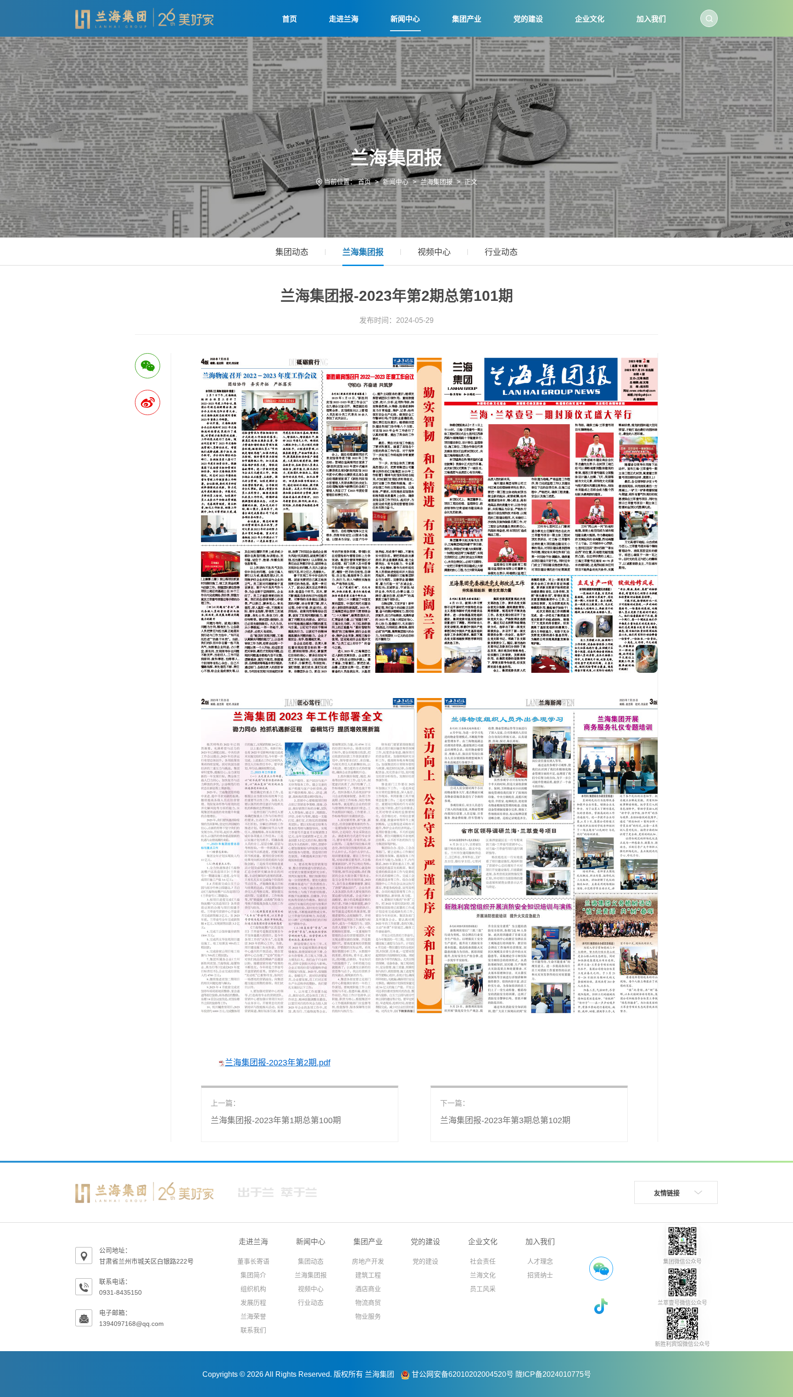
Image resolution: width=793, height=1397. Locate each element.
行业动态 (501, 252)
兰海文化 (483, 1275)
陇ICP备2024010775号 (553, 1374)
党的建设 (528, 19)
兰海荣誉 (253, 1316)
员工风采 (483, 1288)
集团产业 (466, 19)
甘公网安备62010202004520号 (463, 1374)
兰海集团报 (436, 181)
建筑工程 (368, 1275)
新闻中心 (405, 19)
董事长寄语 (253, 1261)
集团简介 (253, 1275)
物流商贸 (368, 1302)
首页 (289, 19)
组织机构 (253, 1288)
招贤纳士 (540, 1275)
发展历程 (253, 1302)
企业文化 (589, 19)
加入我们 (651, 19)
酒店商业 (368, 1288)
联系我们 (253, 1330)
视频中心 (434, 252)
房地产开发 (368, 1261)
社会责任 (483, 1261)
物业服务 (368, 1316)
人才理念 (540, 1261)
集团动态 (291, 252)
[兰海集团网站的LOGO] (144, 18)
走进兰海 (343, 19)
